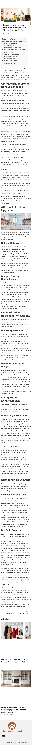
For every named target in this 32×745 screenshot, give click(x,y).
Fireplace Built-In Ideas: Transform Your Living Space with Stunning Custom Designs (14, 709)
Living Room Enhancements (11, 54)
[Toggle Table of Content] (24, 39)
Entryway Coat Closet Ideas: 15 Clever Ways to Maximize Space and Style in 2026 (15, 661)
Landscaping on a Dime (11, 62)
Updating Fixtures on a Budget (13, 52)
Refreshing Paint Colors (12, 56)
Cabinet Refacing (10, 45)
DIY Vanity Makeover (11, 51)
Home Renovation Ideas (10, 20)
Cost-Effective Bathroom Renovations (14, 49)
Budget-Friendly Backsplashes (13, 47)
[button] (29, 2)
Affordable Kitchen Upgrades (11, 43)
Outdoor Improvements (10, 60)
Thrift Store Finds (10, 58)
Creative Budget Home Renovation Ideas (14, 41)
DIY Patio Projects (10, 63)
